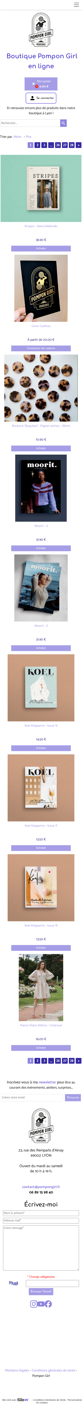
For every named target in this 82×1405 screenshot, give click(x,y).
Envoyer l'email (41, 1291)
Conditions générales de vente (53, 1370)
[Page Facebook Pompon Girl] (48, 1304)
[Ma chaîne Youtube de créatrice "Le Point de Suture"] (41, 1304)
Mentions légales (17, 1370)
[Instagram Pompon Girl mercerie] (33, 1304)
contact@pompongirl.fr (41, 1187)
